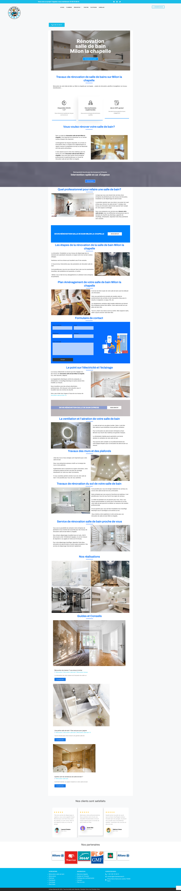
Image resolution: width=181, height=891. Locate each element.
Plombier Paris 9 (85, 889)
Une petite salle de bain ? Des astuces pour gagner (70, 730)
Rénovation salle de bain (56, 874)
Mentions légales (82, 874)
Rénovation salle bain (69, 672)
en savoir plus (60, 679)
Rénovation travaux (82, 672)
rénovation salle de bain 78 (58, 395)
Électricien (94, 7)
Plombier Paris (95, 889)
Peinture (86, 7)
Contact (79, 880)
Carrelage (101, 7)
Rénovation (77, 7)
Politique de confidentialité (85, 878)
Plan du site (80, 882)
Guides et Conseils (83, 876)
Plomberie (69, 7)
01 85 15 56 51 (74, 1)
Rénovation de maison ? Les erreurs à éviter (68, 670)
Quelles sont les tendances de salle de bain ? (68, 777)
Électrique (52, 884)
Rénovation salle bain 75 (84, 732)
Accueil (62, 7)
